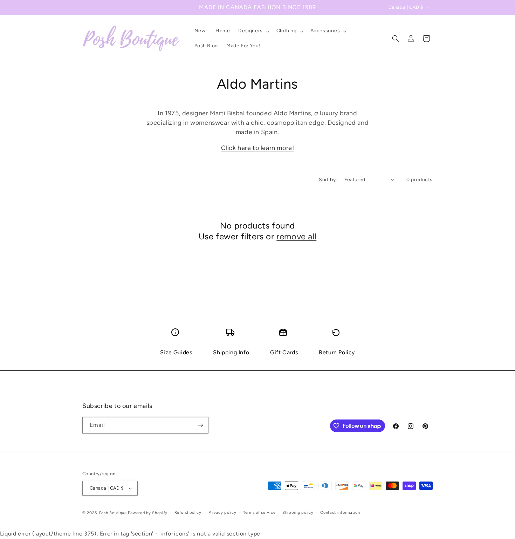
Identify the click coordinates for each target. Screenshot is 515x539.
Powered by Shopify (147, 513)
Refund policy (187, 512)
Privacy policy (222, 512)
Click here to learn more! (257, 148)
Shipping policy (298, 512)
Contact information (340, 512)
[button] (253, 30)
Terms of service (259, 512)
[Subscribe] (200, 425)
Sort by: (328, 180)
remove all (296, 236)
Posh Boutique (113, 513)
